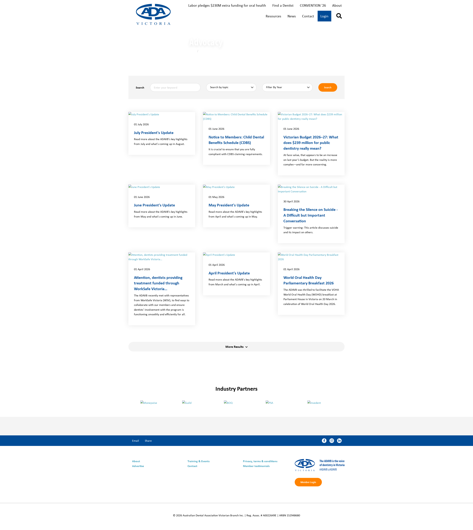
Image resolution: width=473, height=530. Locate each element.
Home (192, 51)
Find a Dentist (283, 5)
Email (135, 441)
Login (324, 15)
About (337, 5)
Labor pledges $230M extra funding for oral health (227, 5)
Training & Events (243, 16)
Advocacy (204, 51)
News (291, 15)
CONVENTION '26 (313, 5)
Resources (273, 15)
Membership (200, 16)
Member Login (308, 482)
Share (148, 441)
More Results (234, 346)
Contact (308, 15)
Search (140, 87)
